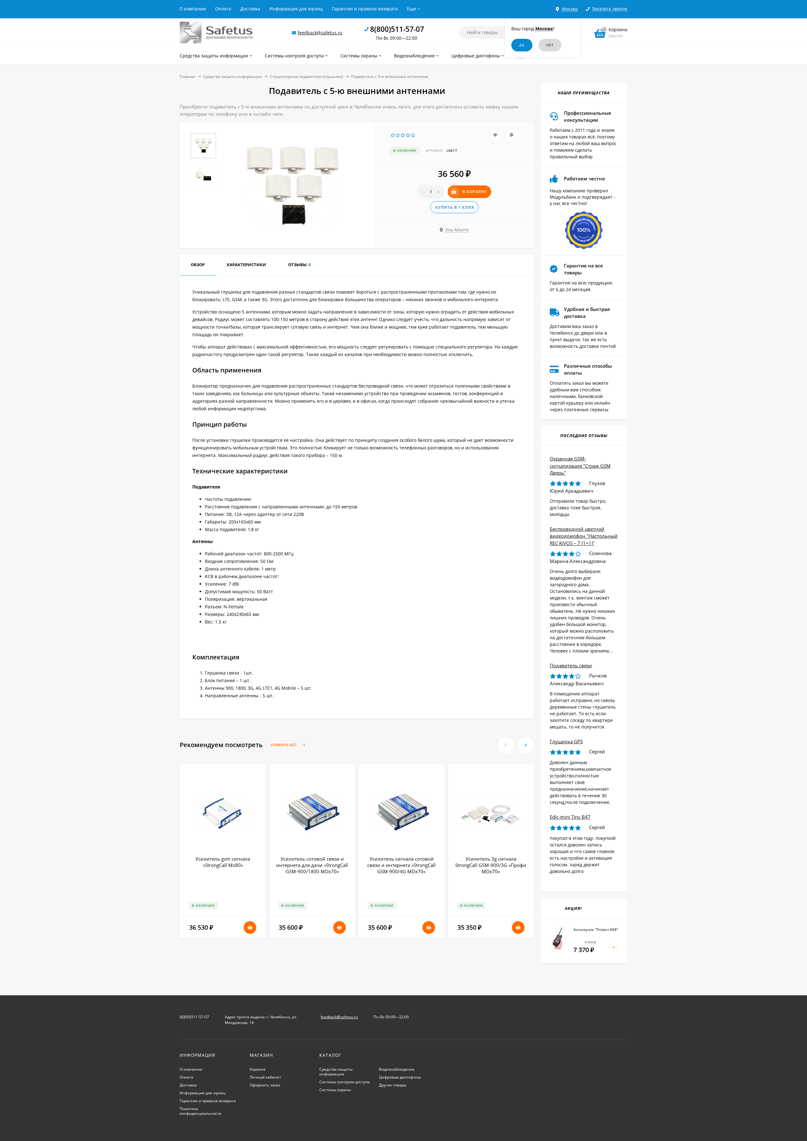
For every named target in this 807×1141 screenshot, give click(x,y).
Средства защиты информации (232, 76)
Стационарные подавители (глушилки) (306, 76)
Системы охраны (335, 1089)
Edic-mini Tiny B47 (570, 817)
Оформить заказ (265, 1085)
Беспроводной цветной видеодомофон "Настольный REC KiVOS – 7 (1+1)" (584, 536)
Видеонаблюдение (397, 1069)
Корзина (257, 1069)
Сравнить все (283, 745)
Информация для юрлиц (296, 9)
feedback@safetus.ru (320, 33)
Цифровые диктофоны (400, 1077)
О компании (192, 9)
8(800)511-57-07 (397, 29)
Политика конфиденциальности (200, 1111)
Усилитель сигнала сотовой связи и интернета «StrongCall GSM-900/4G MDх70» (401, 865)
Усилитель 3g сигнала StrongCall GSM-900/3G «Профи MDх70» (490, 865)
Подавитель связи (571, 665)
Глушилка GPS (566, 741)
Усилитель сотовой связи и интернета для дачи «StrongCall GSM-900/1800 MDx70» (312, 865)
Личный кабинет (265, 1077)
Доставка (250, 9)
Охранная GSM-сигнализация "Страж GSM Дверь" (580, 465)
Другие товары (392, 1085)
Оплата (223, 9)
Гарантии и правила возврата (365, 9)
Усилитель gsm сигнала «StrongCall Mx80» (222, 862)
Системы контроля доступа (344, 1082)
